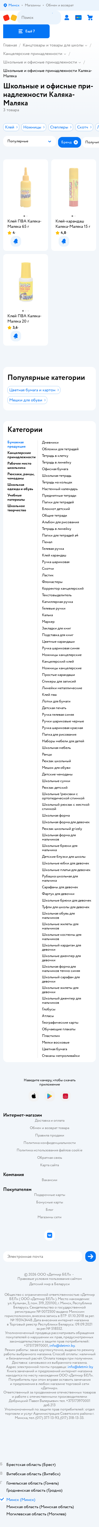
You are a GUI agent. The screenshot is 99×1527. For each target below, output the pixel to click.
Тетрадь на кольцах (57, 482)
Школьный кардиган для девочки (61, 947)
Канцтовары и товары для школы (53, 45)
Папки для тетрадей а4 (60, 535)
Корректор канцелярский (63, 588)
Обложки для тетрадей (60, 449)
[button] (26, 31)
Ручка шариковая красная (62, 728)
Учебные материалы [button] (16, 497)
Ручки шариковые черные (63, 721)
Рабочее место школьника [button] (19, 465)
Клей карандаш (54, 555)
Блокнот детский (56, 509)
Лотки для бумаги (56, 701)
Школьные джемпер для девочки (61, 958)
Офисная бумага (55, 469)
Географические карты (60, 1022)
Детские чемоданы (57, 774)
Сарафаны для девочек (60, 887)
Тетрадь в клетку (55, 456)
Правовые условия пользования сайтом (49, 1279)
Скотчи (48, 569)
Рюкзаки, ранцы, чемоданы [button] (20, 476)
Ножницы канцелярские (62, 655)
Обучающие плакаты (59, 1029)
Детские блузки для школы (64, 857)
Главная (10, 45)
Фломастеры (52, 582)
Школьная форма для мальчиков (59, 837)
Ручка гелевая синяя (58, 715)
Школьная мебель (56, 748)
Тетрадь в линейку (56, 462)
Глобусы (48, 1009)
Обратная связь (49, 1157)
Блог (49, 1209)
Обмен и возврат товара (49, 1128)
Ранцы (47, 754)
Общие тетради (54, 515)
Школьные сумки (56, 781)
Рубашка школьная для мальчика (60, 878)
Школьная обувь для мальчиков (58, 915)
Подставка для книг (57, 635)
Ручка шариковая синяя (60, 648)
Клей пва (49, 695)
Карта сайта (49, 1165)
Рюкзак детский (55, 788)
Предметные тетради (59, 496)
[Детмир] (10, 17)
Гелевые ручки (53, 608)
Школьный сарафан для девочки (61, 979)
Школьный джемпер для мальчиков (61, 1000)
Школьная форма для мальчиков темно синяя (61, 968)
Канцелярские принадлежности (32, 53)
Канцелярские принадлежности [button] (21, 455)
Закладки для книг (56, 628)
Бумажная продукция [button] (16, 444)
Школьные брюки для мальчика (59, 848)
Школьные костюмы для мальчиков (61, 937)
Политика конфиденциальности (49, 1142)
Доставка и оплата (49, 1120)
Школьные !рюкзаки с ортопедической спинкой (63, 796)
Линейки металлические (62, 688)
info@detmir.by (62, 1345)
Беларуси (62, 1284)
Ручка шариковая (55, 562)
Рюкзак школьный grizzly (62, 829)
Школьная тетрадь (56, 476)
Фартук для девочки (58, 894)
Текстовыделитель (57, 595)
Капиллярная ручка (57, 602)
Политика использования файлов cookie (49, 1150)
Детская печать (54, 708)
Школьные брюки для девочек (66, 900)
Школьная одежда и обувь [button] (20, 487)
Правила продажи (49, 1135)
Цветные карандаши (58, 642)
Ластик (48, 575)
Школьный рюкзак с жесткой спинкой (65, 807)
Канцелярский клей (58, 661)
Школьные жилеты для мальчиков (60, 926)
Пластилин (51, 1036)
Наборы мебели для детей (63, 741)
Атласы (48, 1016)
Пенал (47, 542)
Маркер (48, 622)
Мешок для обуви (56, 768)
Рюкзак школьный (56, 761)
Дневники (50, 442)
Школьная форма (56, 815)
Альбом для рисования (60, 522)
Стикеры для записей (59, 681)
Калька (47, 615)
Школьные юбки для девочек (65, 863)
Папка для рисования (59, 734)
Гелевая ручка (53, 549)
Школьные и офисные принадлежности (40, 62)
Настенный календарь (60, 489)
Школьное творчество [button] (16, 508)
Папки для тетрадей (58, 502)
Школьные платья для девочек (66, 870)
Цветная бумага (54, 1049)
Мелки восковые (55, 1042)
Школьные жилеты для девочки (60, 990)
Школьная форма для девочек (66, 822)
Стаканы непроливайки (61, 1056)
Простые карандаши (58, 675)
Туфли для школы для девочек (65, 907)
